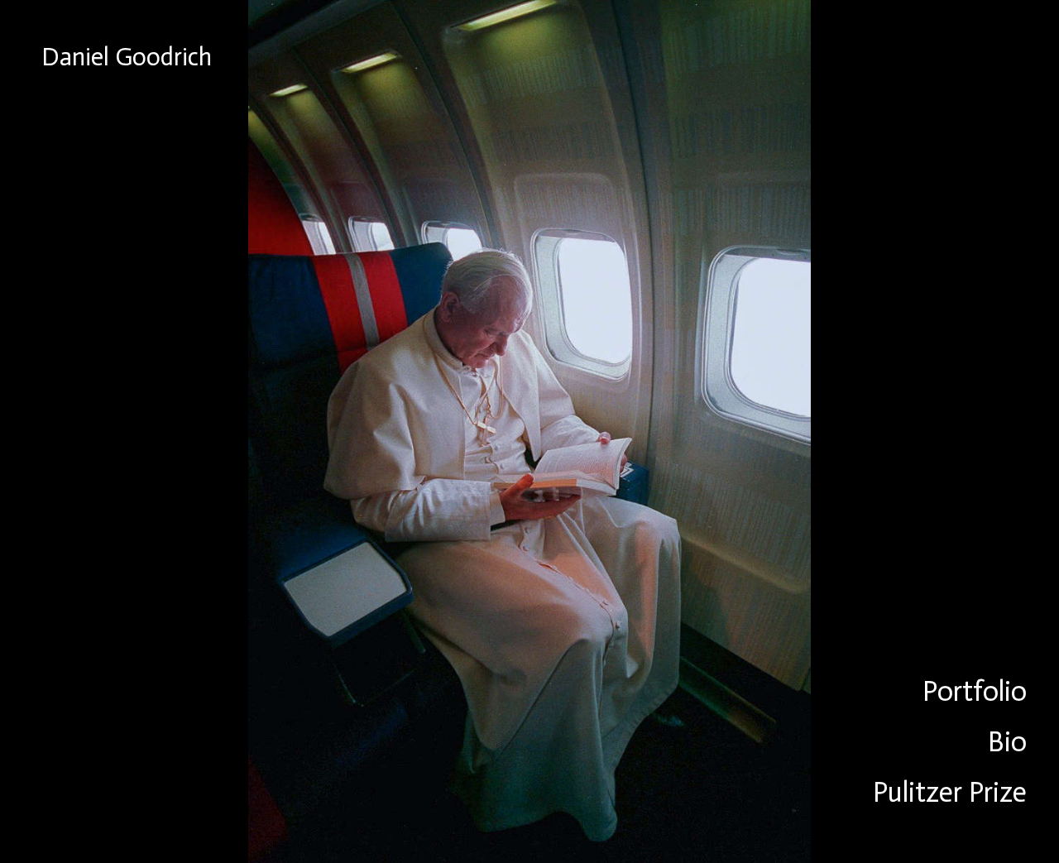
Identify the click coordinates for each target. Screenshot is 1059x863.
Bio (1007, 742)
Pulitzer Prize (950, 792)
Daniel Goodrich (126, 57)
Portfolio (974, 691)
